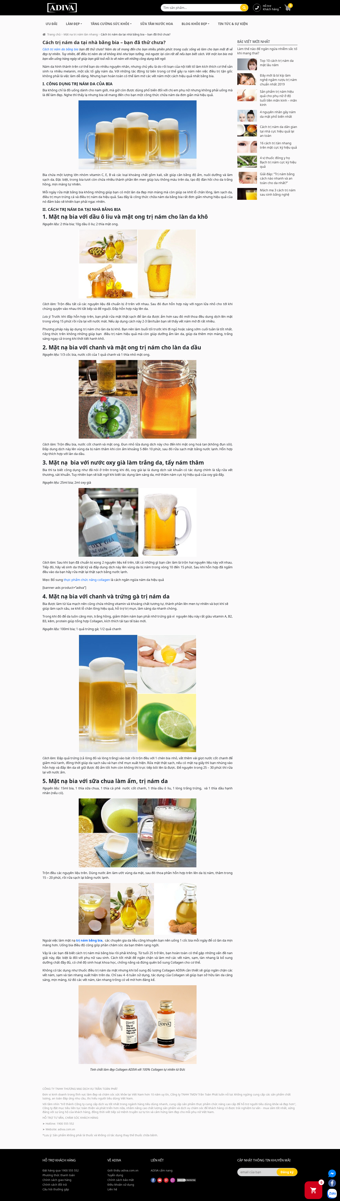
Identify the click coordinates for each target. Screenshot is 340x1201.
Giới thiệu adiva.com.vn (123, 1170)
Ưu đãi (51, 24)
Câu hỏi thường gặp (55, 1189)
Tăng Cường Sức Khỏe (110, 24)
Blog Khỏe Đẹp (194, 24)
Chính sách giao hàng (56, 1180)
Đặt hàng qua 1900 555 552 (60, 1170)
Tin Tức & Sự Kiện (233, 24)
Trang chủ (54, 34)
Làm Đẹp (73, 24)
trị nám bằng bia (89, 940)
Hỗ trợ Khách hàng (271, 7)
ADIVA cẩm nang (162, 1170)
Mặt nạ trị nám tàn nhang (81, 34)
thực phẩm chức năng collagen (87, 580)
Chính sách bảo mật (120, 1180)
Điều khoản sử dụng (120, 1184)
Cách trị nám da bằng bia (60, 49)
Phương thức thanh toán (58, 1175)
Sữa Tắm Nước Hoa (156, 24)
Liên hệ (112, 1189)
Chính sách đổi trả (54, 1184)
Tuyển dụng (115, 1175)
